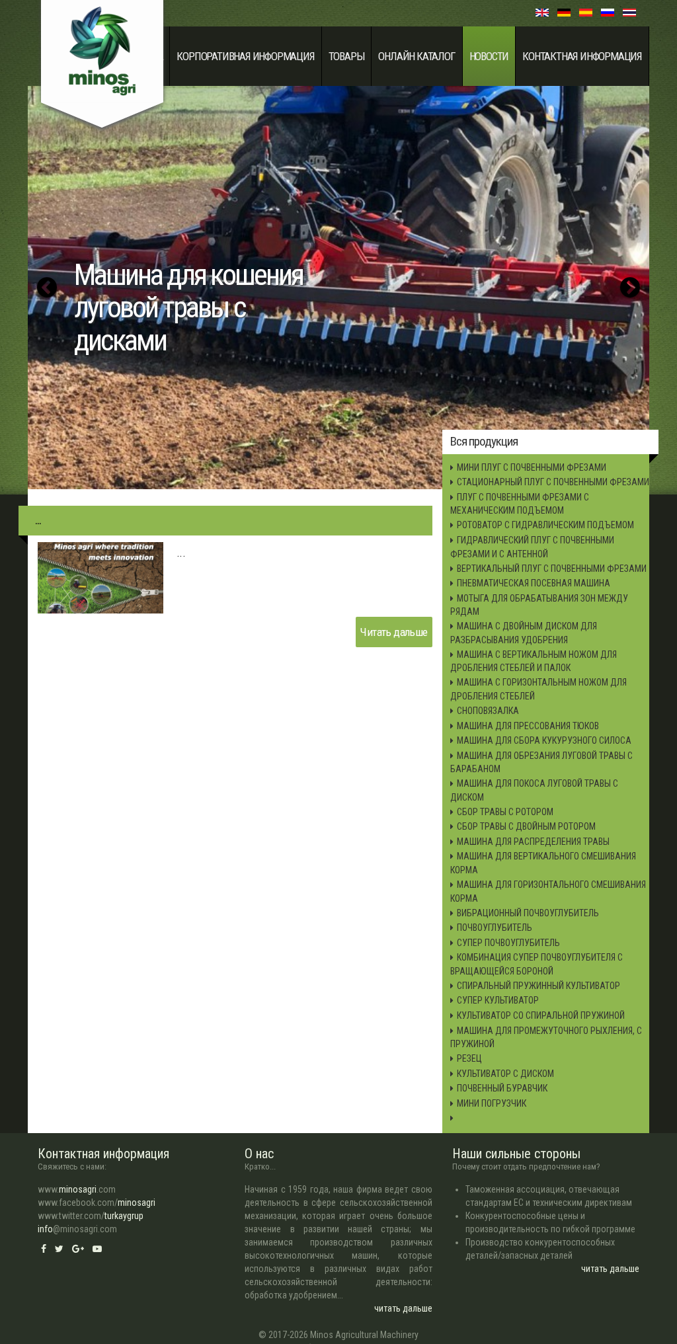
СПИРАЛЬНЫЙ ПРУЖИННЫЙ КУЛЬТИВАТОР (538, 985)
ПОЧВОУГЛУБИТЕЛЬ (494, 927)
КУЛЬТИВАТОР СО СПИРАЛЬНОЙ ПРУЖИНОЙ (541, 1015)
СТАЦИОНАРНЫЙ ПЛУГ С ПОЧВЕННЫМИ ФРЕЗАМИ (553, 482)
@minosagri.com (77, 1229)
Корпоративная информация (245, 56)
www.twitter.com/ (90, 1215)
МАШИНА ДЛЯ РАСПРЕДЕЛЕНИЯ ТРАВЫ (533, 841)
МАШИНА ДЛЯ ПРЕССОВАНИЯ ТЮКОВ (528, 726)
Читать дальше (393, 632)
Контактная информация (582, 56)
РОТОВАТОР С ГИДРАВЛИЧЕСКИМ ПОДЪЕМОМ (545, 525)
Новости (489, 56)
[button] (47, 287)
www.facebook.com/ (96, 1202)
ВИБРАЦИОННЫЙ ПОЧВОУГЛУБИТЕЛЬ (528, 913)
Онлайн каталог (416, 56)
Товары (347, 56)
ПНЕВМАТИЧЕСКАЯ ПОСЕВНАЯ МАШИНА (533, 583)
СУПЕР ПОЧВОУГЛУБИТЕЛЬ (508, 942)
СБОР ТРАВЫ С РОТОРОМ (505, 812)
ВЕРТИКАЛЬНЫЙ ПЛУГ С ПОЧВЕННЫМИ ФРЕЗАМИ (552, 568)
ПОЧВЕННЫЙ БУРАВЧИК (502, 1088)
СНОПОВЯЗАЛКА (488, 710)
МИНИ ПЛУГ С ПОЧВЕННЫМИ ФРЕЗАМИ (531, 467)
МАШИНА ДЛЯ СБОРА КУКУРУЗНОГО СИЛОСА (544, 740)
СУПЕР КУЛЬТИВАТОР (498, 1000)
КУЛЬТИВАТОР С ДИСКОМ (505, 1073)
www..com (77, 1189)
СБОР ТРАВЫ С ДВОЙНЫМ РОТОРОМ (526, 826)
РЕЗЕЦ (469, 1058)
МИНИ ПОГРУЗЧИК (491, 1103)
